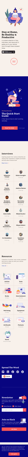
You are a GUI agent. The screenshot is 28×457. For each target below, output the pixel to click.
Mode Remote (7, 406)
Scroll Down (14, 61)
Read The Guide (9, 128)
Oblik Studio (18, 406)
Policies (3, 447)
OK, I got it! (14, 454)
